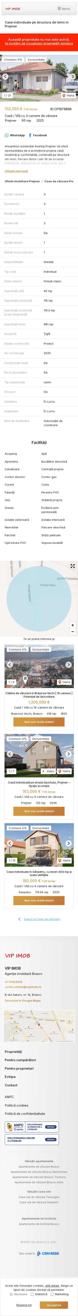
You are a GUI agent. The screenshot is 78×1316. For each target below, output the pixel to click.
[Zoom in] (73, 625)
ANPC (9, 1097)
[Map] (39, 599)
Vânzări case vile (39, 1191)
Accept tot (54, 1305)
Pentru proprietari (19, 1068)
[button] (5, 76)
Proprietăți (13, 1052)
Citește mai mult (16, 171)
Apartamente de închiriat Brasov (39, 1224)
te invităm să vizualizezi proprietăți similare (39, 43)
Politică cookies (16, 1105)
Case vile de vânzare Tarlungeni (39, 1197)
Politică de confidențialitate (25, 1114)
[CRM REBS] (47, 1253)
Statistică (41, 1294)
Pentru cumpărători (20, 1060)
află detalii (52, 1285)
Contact (11, 1085)
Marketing (61, 1294)
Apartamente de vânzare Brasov (39, 1166)
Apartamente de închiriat (39, 1218)
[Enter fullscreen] (73, 566)
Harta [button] (70, 95)
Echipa (10, 1077)
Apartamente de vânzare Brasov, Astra (39, 1182)
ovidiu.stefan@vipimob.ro (23, 987)
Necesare (20, 1294)
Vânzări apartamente (39, 1161)
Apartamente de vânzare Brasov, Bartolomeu (39, 1171)
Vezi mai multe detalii (39, 722)
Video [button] (50, 771)
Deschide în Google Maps (23, 1000)
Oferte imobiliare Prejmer (22, 181)
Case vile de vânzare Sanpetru (39, 1202)
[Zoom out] (73, 631)
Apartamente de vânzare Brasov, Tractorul (39, 1177)
